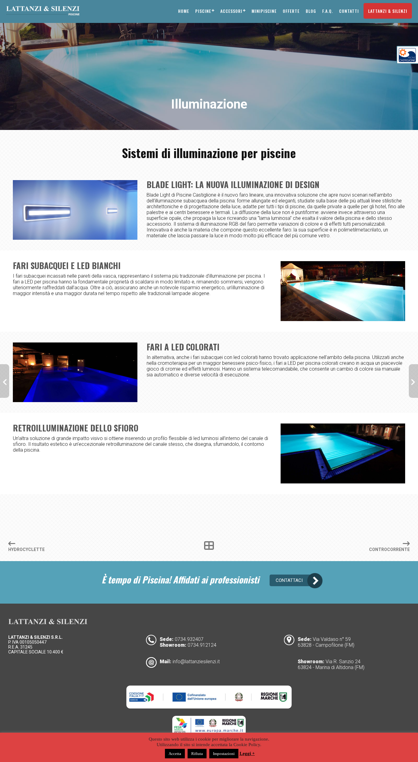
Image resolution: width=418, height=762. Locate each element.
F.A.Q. (327, 11)
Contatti (349, 11)
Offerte (291, 11)
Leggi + (247, 753)
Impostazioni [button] (224, 753)
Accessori (231, 11)
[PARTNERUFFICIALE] (407, 60)
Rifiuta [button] (197, 753)
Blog (311, 11)
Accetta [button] (175, 753)
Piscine (203, 11)
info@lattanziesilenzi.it (196, 661)
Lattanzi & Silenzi (387, 11)
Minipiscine (264, 11)
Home (183, 11)
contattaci (289, 580)
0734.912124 (202, 645)
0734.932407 (189, 639)
